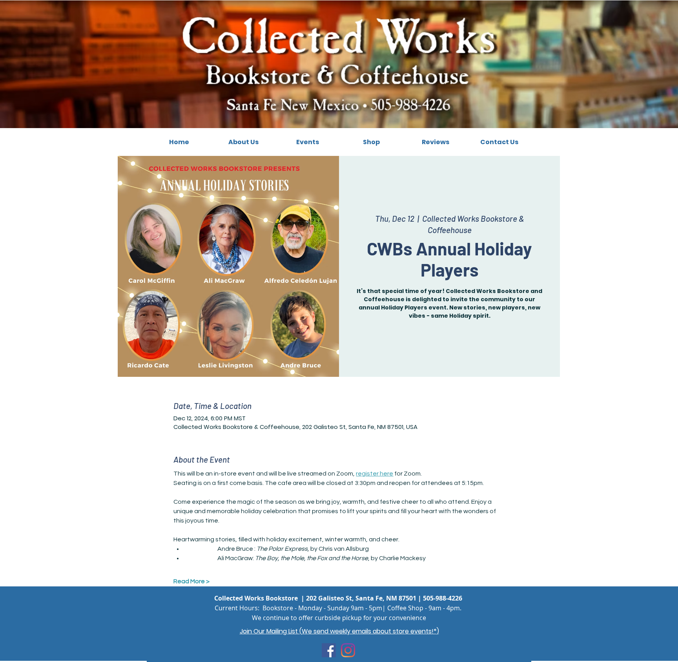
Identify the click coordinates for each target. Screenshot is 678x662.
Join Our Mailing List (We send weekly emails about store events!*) (339, 631)
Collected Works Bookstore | (260, 598)
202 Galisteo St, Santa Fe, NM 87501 (361, 598)
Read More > (191, 581)
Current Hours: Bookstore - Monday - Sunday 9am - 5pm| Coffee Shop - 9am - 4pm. (338, 608)
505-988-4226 (442, 598)
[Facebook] (329, 650)
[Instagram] (348, 650)
